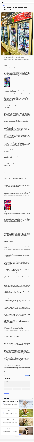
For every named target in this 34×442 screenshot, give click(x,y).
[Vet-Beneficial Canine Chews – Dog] (26, 431)
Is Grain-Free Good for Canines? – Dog (8, 419)
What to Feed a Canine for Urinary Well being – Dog (10, 401)
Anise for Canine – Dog (6, 410)
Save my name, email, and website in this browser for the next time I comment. (12, 390)
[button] (1, 2)
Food (5, 5)
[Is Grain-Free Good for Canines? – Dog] (26, 422)
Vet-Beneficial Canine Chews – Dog (8, 428)
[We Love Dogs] (9, 2)
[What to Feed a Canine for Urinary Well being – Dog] (26, 404)
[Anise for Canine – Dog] (26, 413)
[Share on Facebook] (22, 11)
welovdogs (4, 402)
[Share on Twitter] (23, 11)
